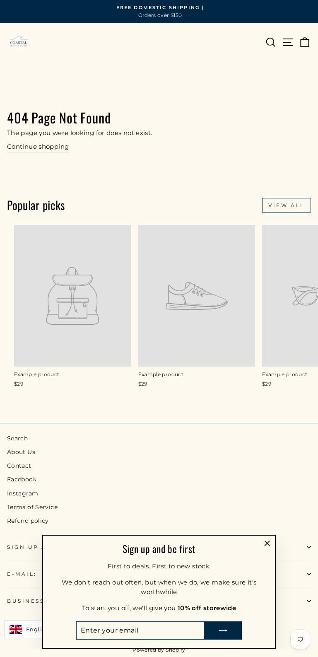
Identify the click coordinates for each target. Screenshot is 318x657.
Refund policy (28, 520)
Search (17, 438)
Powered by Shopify (159, 650)
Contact (19, 465)
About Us (21, 452)
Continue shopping (38, 146)
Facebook (21, 479)
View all (286, 205)
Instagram (22, 493)
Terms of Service (32, 507)
